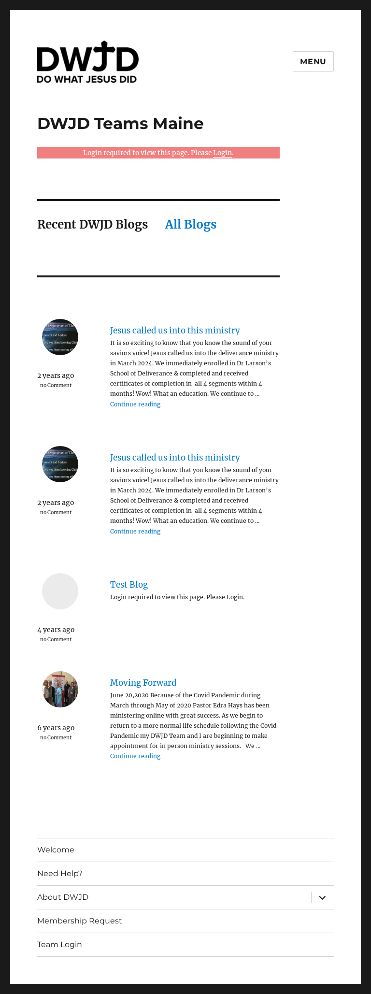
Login (222, 152)
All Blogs (190, 224)
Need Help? (60, 873)
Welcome (55, 849)
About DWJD (62, 897)
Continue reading (135, 404)
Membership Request (79, 920)
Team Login (59, 944)
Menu (313, 61)
